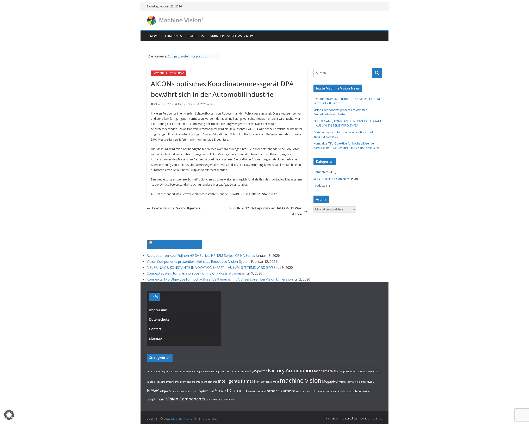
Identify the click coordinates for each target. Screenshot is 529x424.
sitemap (155, 338)
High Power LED (371, 371)
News (154, 36)
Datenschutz (159, 319)
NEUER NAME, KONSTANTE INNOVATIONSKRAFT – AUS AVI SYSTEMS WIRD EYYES (211, 267)
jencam (260, 381)
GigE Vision (346, 371)
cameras (244, 371)
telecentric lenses (330, 391)
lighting (275, 381)
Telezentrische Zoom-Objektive (176, 208)
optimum (206, 391)
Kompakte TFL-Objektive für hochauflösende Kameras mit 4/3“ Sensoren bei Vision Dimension (220, 279)
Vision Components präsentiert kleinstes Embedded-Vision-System (198, 261)
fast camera (323, 371)
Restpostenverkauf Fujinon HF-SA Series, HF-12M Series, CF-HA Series (201, 255)
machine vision (300, 380)
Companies (173, 36)
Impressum (158, 310)
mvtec (370, 381)
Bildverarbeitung (209, 371)
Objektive (178, 391)
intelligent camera (185, 381)
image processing (156, 381)
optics (188, 391)
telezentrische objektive (356, 391)
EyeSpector (258, 371)
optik (195, 391)
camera (234, 371)
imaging (170, 381)
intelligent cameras (206, 381)
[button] (9, 415)
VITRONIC (226, 399)
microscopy (345, 381)
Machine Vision (186, 104)
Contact (155, 329)
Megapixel (330, 381)
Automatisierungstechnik (160, 371)
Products (196, 36)
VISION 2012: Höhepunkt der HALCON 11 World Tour (265, 211)
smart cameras (257, 391)
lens (268, 381)
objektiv (166, 391)
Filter (337, 371)
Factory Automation (290, 370)
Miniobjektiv (359, 381)
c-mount (224, 371)
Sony (316, 391)
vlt (232, 399)
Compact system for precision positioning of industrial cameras (189, 58)
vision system (213, 399)
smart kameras (304, 391)
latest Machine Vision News (168, 73)
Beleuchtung (193, 371)
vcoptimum (156, 399)
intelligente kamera (237, 381)
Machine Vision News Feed (176, 243)
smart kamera (281, 391)
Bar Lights (180, 371)
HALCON (357, 371)
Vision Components (185, 399)
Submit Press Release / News (232, 36)
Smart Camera (231, 390)
